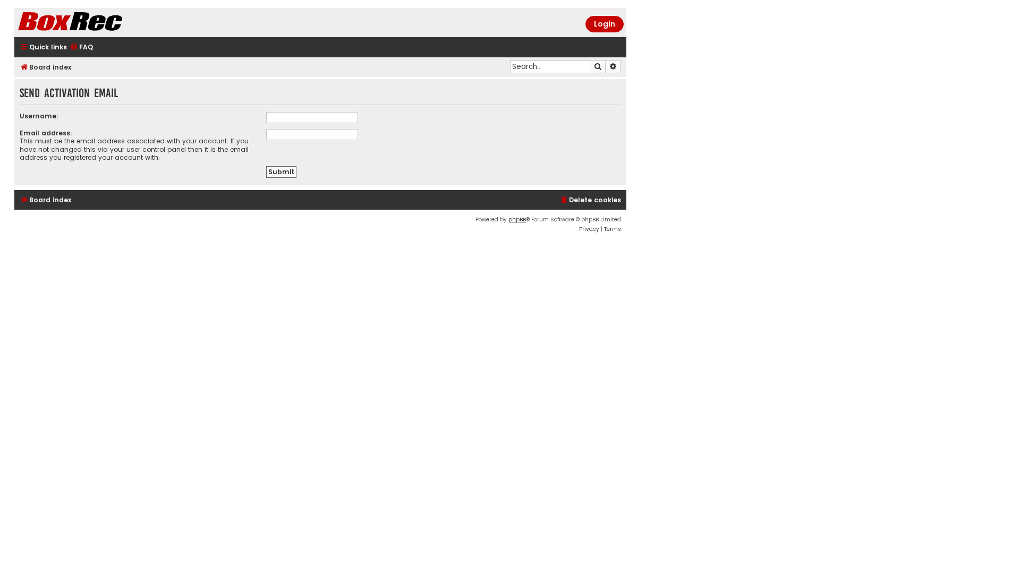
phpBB (517, 219)
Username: (39, 116)
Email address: (46, 132)
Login (604, 24)
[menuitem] (81, 47)
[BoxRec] (96, 23)
